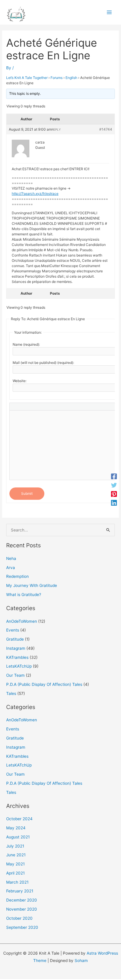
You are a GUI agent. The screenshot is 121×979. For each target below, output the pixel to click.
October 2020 (19, 918)
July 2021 (15, 846)
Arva (10, 567)
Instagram (15, 648)
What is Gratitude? (23, 594)
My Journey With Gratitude (31, 585)
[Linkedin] (114, 503)
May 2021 (15, 864)
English (71, 77)
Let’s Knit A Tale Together (27, 77)
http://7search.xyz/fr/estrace (35, 193)
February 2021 (19, 891)
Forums (57, 77)
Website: (19, 381)
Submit (27, 493)
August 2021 (18, 837)
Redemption (17, 576)
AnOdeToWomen (21, 621)
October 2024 (19, 818)
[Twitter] (114, 485)
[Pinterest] (114, 494)
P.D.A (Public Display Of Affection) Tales (44, 684)
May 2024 (16, 828)
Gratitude (15, 639)
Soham (81, 960)
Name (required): (26, 344)
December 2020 (21, 900)
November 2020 (21, 909)
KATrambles (17, 657)
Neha (11, 558)
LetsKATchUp (19, 666)
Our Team (15, 675)
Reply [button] (56, 129)
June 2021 (16, 855)
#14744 (105, 129)
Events (12, 630)
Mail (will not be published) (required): (43, 362)
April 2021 (15, 873)
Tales (11, 693)
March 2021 (17, 882)
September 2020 (22, 927)
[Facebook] (114, 476)
